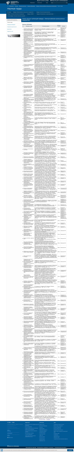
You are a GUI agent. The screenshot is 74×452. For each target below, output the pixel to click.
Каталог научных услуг (57, 428)
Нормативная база (56, 436)
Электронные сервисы (43, 431)
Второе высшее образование (29, 429)
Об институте (40, 2)
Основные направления (57, 427)
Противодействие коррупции (31, 447)
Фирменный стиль (42, 440)
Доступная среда (43, 0)
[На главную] (8, 6)
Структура (41, 427)
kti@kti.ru (8, 435)
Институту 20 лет (42, 436)
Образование (32, 2)
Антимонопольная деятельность (60, 447)
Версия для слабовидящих (60, 0)
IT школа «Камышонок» (28, 434)
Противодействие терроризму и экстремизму (45, 447)
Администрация (42, 428)
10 (44, 419)
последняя (48, 419)
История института (42, 432)
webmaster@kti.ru (9, 433)
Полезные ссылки (56, 437)
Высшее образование (28, 426)
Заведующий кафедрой (11, 24)
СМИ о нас (41, 435)
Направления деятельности (12, 26)
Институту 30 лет (42, 439)
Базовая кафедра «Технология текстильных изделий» (16, 15)
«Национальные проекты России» (59, 424)
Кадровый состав (10, 31)
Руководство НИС (56, 433)
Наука (47, 2)
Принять (70, 450)
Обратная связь (42, 424)
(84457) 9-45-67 (10, 437)
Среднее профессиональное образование (31, 428)
